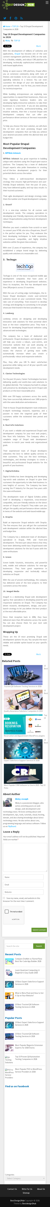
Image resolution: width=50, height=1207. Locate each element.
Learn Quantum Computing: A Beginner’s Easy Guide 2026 (27, 971)
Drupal (17, 53)
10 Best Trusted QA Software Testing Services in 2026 (27, 1005)
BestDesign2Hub (17, 1200)
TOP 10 (15, 26)
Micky (7, 40)
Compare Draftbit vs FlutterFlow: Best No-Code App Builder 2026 (28, 960)
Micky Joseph (21, 799)
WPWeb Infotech (13, 153)
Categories (9, 1174)
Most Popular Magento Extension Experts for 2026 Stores (29, 1046)
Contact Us (12, 1189)
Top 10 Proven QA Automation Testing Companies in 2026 (27, 1058)
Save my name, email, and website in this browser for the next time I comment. (21, 899)
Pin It (38, 46)
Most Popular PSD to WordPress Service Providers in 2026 (28, 1070)
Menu (47, 3)
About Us (41, 1189)
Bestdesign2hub (29, 1203)
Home (7, 26)
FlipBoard (12, 826)
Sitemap (26, 1193)
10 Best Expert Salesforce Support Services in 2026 (29, 982)
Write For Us (27, 1189)
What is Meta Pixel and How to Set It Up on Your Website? (29, 994)
